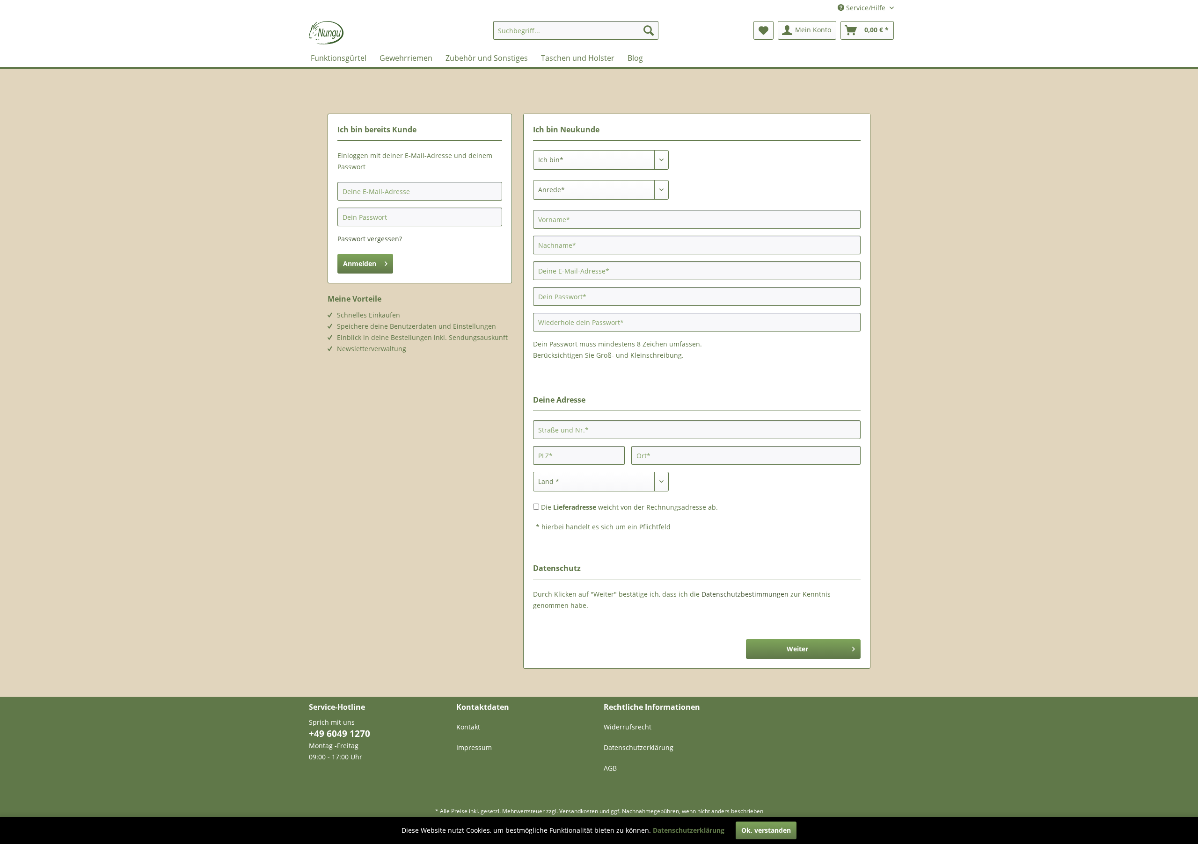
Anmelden (359, 263)
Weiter (797, 648)
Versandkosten (578, 811)
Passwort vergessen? (369, 238)
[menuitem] (575, 30)
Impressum (474, 747)
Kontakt (468, 726)
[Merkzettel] (763, 30)
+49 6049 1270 (339, 734)
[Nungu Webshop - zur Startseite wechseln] (326, 32)
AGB (610, 768)
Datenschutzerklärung (638, 747)
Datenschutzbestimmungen (745, 594)
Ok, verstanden (766, 830)
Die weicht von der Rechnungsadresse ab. (629, 507)
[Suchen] (648, 30)
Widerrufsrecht (627, 726)
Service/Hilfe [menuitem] (865, 7)
